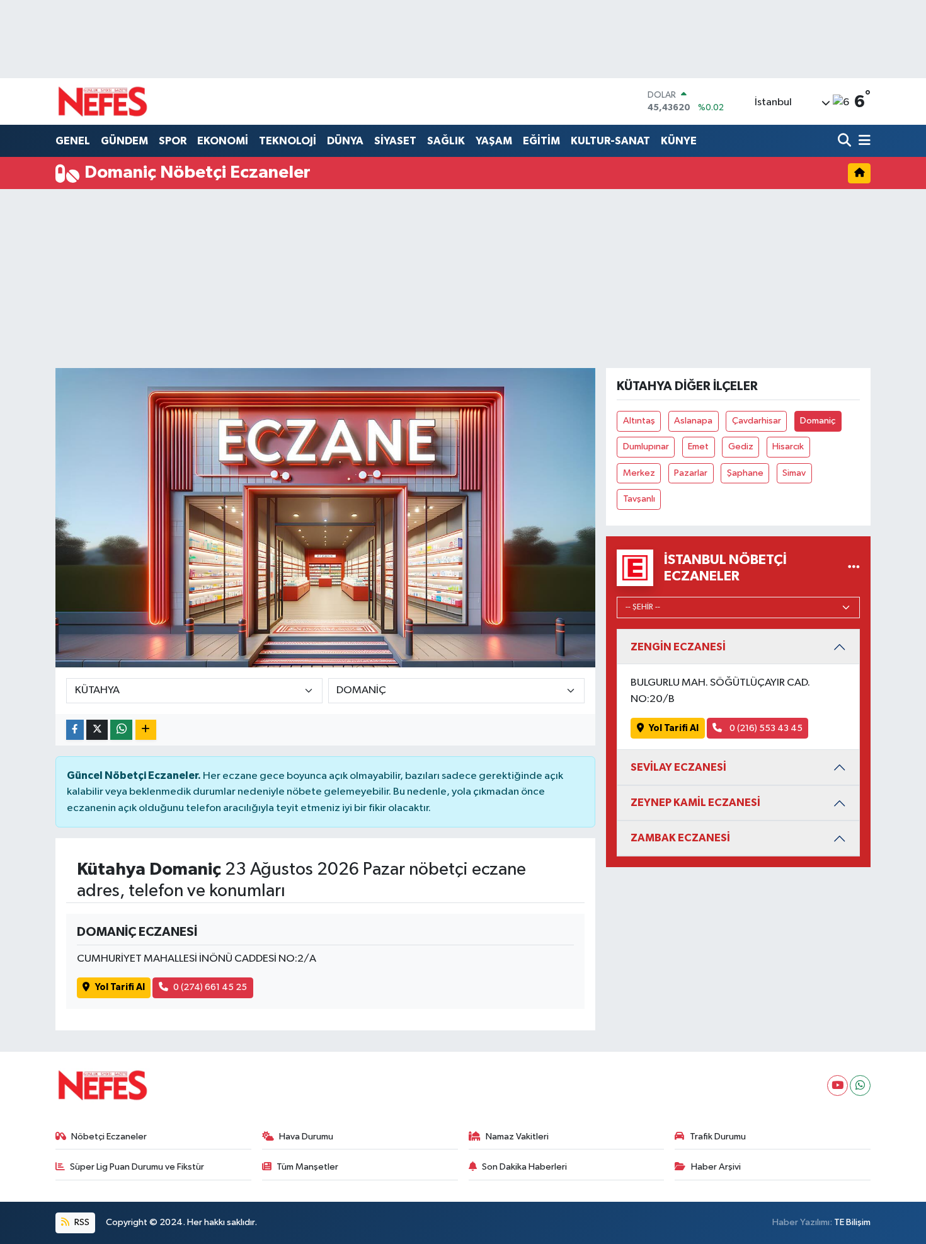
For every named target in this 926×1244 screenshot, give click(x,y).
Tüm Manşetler (307, 1167)
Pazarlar (690, 473)
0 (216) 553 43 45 (765, 728)
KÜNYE (679, 140)
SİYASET (395, 140)
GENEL (72, 140)
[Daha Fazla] (145, 730)
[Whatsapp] (860, 1085)
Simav (794, 473)
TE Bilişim (852, 1222)
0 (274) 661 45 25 (210, 987)
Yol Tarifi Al (120, 987)
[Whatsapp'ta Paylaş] (121, 730)
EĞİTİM (541, 140)
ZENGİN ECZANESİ (678, 647)
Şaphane (745, 473)
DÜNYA (345, 140)
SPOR (172, 140)
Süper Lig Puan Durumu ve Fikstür (137, 1167)
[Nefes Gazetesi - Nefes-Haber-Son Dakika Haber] (102, 101)
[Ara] (846, 141)
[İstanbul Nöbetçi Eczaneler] (854, 567)
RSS (80, 1222)
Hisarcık (788, 446)
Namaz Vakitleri (517, 1136)
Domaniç (817, 420)
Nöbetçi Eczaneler (109, 1136)
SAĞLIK (446, 140)
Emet (698, 446)
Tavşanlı (639, 499)
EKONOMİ (222, 140)
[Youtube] (837, 1085)
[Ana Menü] (862, 141)
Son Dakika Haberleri (524, 1167)
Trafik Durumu (718, 1136)
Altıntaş (639, 420)
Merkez (639, 473)
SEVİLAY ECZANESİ (678, 767)
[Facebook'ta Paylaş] (75, 730)
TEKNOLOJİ (287, 140)
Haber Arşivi (716, 1167)
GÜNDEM (124, 140)
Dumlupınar (646, 446)
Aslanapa (693, 420)
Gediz (740, 446)
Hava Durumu (306, 1136)
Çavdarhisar (756, 420)
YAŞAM (494, 140)
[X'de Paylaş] (97, 730)
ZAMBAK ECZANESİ (680, 837)
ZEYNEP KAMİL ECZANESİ (695, 802)
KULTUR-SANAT (610, 140)
